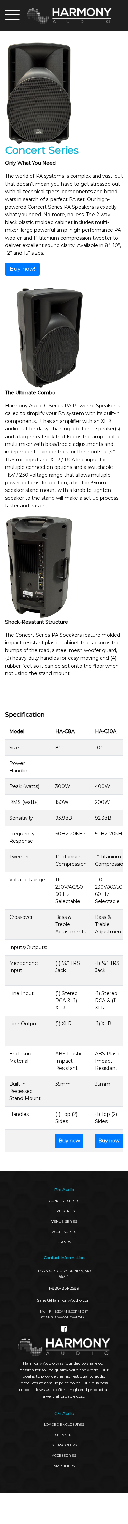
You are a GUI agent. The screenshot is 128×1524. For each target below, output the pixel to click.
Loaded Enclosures (64, 1424)
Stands (64, 1242)
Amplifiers (64, 1466)
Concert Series (64, 1201)
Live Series (64, 1211)
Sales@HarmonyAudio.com (64, 1300)
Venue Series (64, 1221)
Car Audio (64, 1413)
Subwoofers (64, 1445)
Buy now (69, 1141)
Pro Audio (64, 1189)
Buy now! (22, 269)
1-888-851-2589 (64, 1288)
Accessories (64, 1455)
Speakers (64, 1435)
